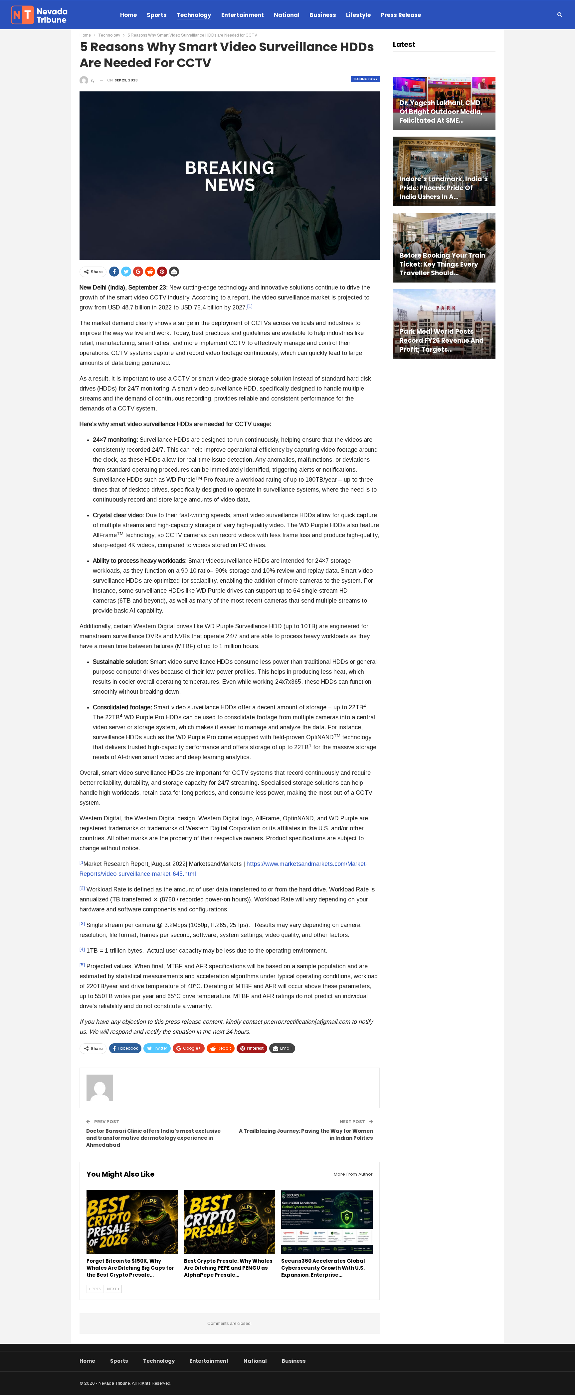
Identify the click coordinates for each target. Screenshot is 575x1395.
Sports (157, 15)
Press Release (401, 15)
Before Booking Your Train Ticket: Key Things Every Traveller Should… (442, 264)
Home (128, 15)
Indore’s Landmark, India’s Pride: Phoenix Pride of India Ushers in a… (444, 188)
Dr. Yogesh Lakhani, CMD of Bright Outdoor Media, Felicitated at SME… (441, 112)
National (286, 15)
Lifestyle (358, 15)
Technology (194, 15)
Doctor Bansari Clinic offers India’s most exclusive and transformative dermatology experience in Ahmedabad (153, 1137)
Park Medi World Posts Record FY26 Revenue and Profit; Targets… (442, 340)
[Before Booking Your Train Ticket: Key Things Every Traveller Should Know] (444, 247)
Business (322, 15)
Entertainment (242, 15)
